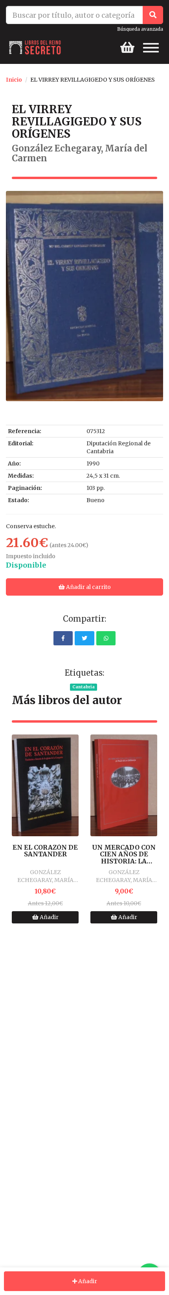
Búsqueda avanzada (140, 29)
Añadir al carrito (88, 587)
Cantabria (83, 687)
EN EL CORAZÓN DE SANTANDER (45, 851)
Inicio (14, 79)
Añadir (49, 917)
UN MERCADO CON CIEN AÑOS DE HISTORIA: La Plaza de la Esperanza (124, 854)
